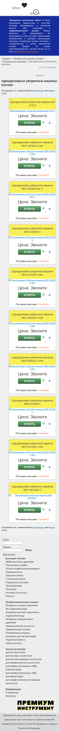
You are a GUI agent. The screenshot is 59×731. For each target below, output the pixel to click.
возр (35, 90)
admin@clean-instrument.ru (26, 51)
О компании (12, 692)
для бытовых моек (15, 652)
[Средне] (44, 70)
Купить (29, 123)
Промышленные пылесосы (20, 626)
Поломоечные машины (14, 61)
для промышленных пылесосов (23, 662)
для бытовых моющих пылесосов (23, 659)
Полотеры (11, 589)
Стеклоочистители (15, 579)
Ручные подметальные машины (23, 568)
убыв (40, 90)
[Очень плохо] (38, 70)
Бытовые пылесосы (16, 592)
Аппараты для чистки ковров (21, 636)
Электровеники (14, 586)
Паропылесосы (14, 572)
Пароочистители (14, 575)
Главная (6, 58)
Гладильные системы (17, 582)
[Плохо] (41, 70)
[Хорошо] (47, 70)
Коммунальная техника (18, 629)
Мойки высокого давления (20, 562)
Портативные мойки (16, 565)
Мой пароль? (9, 554)
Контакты (11, 696)
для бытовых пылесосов (19, 656)
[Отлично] (50, 70)
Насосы (10, 596)
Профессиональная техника (28, 58)
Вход (28, 550)
